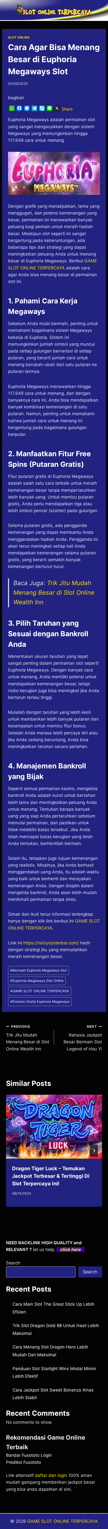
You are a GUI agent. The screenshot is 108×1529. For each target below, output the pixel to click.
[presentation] (54, 1127)
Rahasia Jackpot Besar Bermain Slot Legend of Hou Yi (83, 1037)
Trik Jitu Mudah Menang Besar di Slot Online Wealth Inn (53, 592)
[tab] (44, 1211)
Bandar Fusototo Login (29, 1455)
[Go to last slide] (14, 1151)
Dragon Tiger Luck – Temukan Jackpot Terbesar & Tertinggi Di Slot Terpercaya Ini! (50, 1176)
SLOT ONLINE (19, 37)
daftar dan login (51, 1475)
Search (13, 1262)
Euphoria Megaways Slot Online (37, 981)
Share (67, 109)
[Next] (94, 1151)
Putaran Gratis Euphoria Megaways (40, 1002)
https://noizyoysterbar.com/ (51, 942)
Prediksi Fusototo (23, 1462)
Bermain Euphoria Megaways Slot (38, 970)
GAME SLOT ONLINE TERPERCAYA (39, 991)
